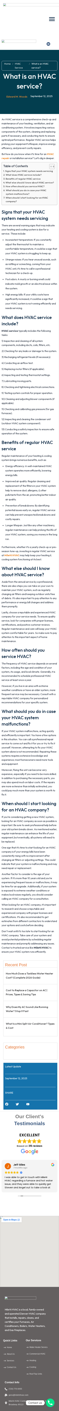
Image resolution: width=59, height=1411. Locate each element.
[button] (48, 44)
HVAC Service (19, 65)
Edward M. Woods (16, 96)
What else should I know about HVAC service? (30, 182)
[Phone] (50, 1403)
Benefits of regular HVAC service (23, 178)
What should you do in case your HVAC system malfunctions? (26, 192)
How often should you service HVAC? (25, 186)
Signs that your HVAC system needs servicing (29, 171)
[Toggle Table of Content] (50, 166)
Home (7, 63)
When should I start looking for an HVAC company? (27, 199)
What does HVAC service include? (24, 174)
